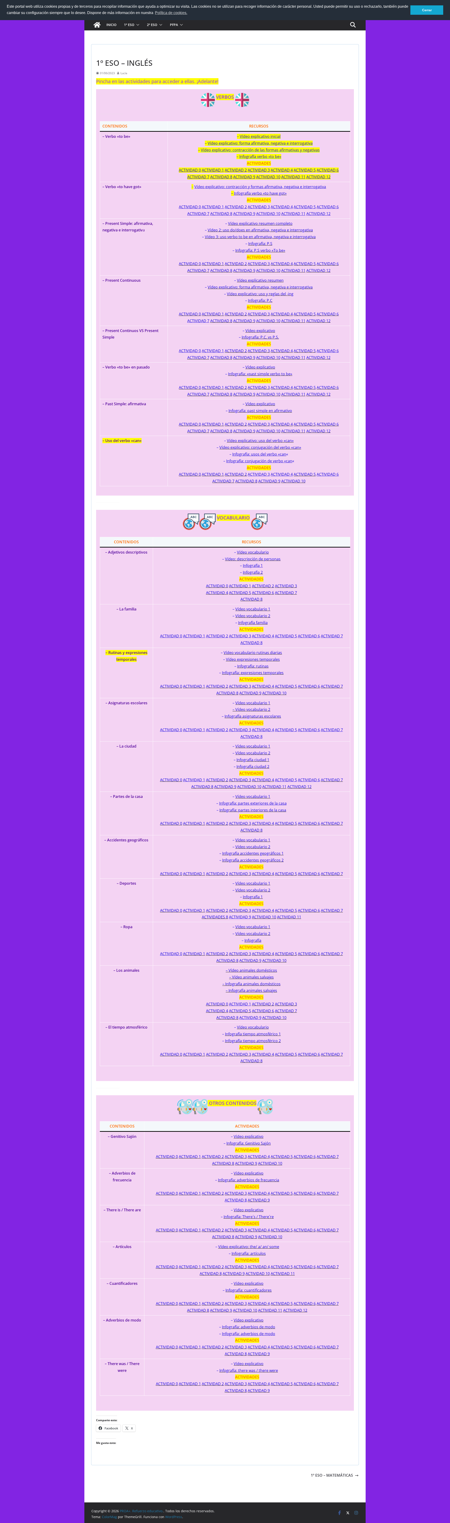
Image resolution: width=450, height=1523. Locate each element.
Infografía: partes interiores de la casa (252, 810)
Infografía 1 (253, 896)
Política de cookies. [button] (171, 13)
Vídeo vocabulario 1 (252, 609)
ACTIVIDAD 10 (268, 270)
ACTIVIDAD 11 (293, 270)
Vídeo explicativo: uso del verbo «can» (260, 440)
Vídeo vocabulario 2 (252, 615)
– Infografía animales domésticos (251, 983)
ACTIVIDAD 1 (213, 263)
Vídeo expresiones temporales (253, 659)
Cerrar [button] (427, 10)
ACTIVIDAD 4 (282, 263)
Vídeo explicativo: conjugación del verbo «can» (260, 447)
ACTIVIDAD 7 (198, 270)
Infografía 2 (253, 572)
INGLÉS (102, 52)
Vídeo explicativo (260, 330)
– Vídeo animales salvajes (251, 977)
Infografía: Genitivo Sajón (248, 1143)
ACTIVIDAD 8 (221, 270)
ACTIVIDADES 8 (215, 917)
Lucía (123, 73)
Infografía (252, 940)
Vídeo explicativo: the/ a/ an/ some (248, 1246)
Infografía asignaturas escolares (253, 716)
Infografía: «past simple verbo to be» (260, 373)
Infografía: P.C (260, 300)
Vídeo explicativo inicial (260, 136)
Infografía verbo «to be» (260, 156)
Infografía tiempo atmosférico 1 (253, 1034)
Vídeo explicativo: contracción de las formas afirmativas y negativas (260, 150)
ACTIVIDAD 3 (259, 263)
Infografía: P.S (260, 243)
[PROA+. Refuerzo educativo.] (97, 24)
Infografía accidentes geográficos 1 (253, 853)
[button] (136, 25)
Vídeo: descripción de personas (253, 559)
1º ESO (129, 24)
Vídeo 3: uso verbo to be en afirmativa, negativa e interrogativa (260, 236)
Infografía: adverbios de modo (248, 1326)
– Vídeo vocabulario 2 (251, 709)
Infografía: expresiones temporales (253, 672)
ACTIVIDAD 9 (244, 270)
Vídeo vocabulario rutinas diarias (253, 652)
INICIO (111, 24)
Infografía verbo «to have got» (260, 193)
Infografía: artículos (249, 1253)
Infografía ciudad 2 (252, 766)
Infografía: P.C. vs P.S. (260, 337)
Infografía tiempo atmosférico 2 (253, 1040)
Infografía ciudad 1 (252, 759)
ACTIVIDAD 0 (190, 263)
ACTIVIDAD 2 (236, 263)
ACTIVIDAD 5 (305, 263)
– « (258, 454)
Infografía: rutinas (253, 666)
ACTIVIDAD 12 (318, 270)
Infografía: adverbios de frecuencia (248, 1180)
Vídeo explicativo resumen (260, 280)
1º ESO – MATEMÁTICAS (332, 1475)
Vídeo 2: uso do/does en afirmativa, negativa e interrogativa (260, 230)
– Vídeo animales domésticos (251, 970)
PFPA (174, 24)
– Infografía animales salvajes (251, 990)
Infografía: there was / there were (248, 1370)
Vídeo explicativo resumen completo (260, 223)
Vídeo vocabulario (253, 552)
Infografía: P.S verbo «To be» (260, 250)
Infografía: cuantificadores (248, 1290)
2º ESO (152, 24)
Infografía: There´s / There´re (249, 1216)
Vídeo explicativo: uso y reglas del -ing (260, 293)
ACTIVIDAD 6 (328, 263)
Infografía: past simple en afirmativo (260, 410)
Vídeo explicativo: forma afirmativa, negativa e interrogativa (260, 143)
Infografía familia (253, 622)
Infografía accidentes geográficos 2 (253, 860)
